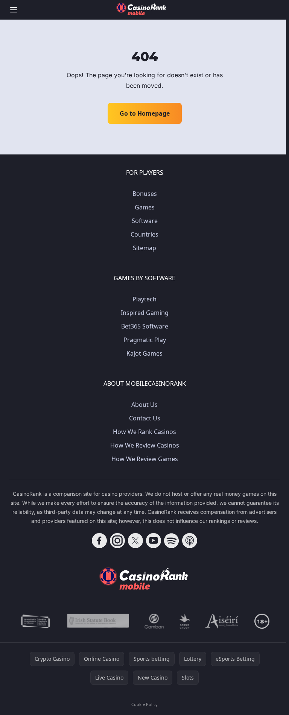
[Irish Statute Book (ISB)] (98, 621)
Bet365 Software (144, 326)
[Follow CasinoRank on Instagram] (117, 540)
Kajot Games (144, 353)
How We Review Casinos (144, 445)
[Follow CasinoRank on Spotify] (171, 540)
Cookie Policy (144, 704)
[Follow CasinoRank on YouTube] (153, 540)
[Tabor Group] (184, 621)
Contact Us (144, 418)
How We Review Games (144, 459)
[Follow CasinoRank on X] (135, 540)
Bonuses (144, 193)
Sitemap (144, 248)
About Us (144, 404)
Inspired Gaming (145, 313)
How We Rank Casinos (144, 432)
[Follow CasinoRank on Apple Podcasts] (189, 540)
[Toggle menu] (13, 9)
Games (145, 207)
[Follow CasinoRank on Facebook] (99, 540)
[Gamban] (154, 621)
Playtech (144, 299)
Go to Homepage (145, 113)
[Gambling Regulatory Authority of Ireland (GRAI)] (36, 621)
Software (145, 221)
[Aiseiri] (222, 621)
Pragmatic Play (144, 340)
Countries (144, 234)
